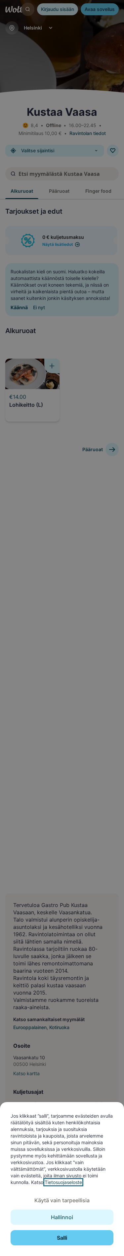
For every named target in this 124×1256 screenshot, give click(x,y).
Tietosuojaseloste (63, 1182)
